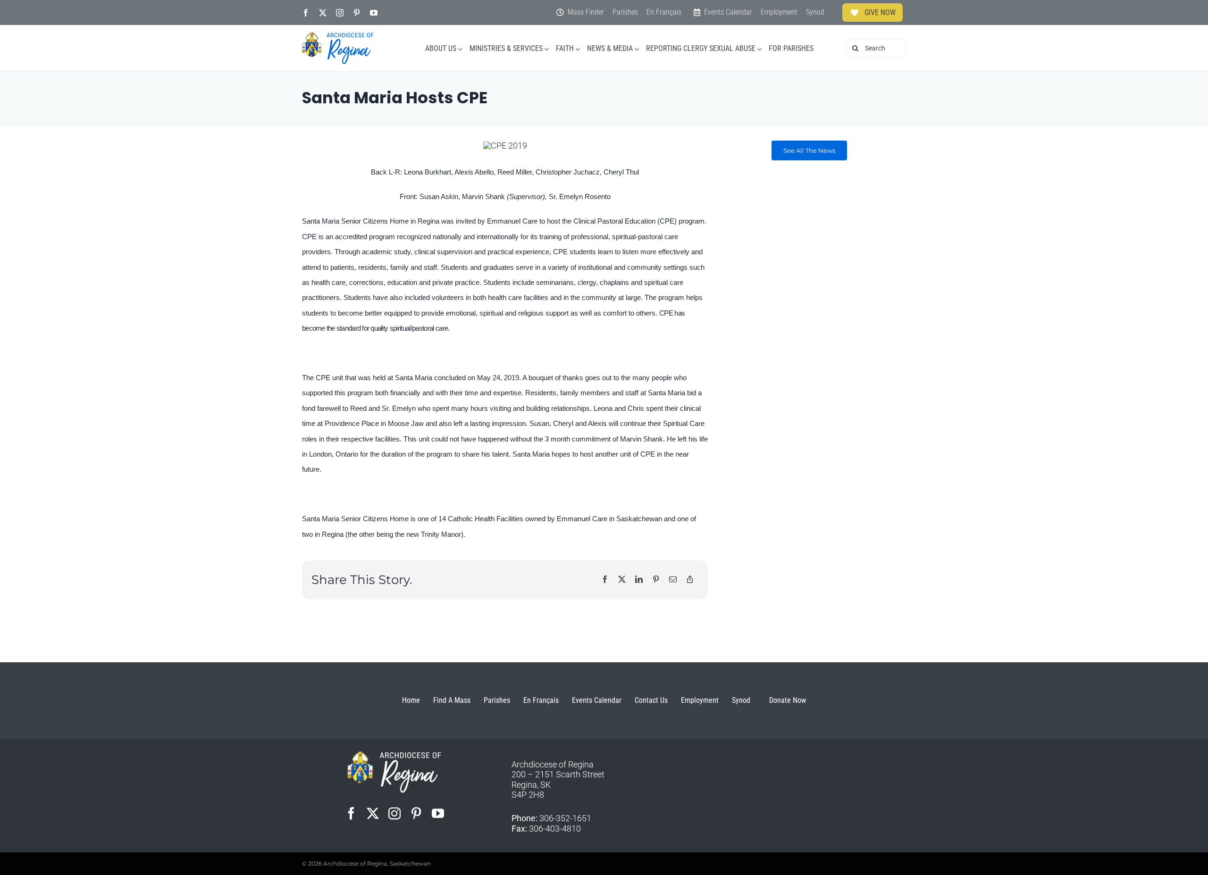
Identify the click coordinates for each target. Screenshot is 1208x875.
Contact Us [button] (651, 700)
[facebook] (306, 13)
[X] (621, 580)
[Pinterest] (655, 580)
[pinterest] (357, 13)
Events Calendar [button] (596, 700)
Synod (741, 700)
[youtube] (374, 13)
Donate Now (787, 700)
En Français (541, 700)
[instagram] (340, 13)
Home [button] (411, 700)
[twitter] (323, 13)
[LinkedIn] (638, 580)
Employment (700, 700)
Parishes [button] (497, 700)
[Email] (672, 580)
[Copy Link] (689, 580)
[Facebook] (604, 580)
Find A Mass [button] (451, 700)
